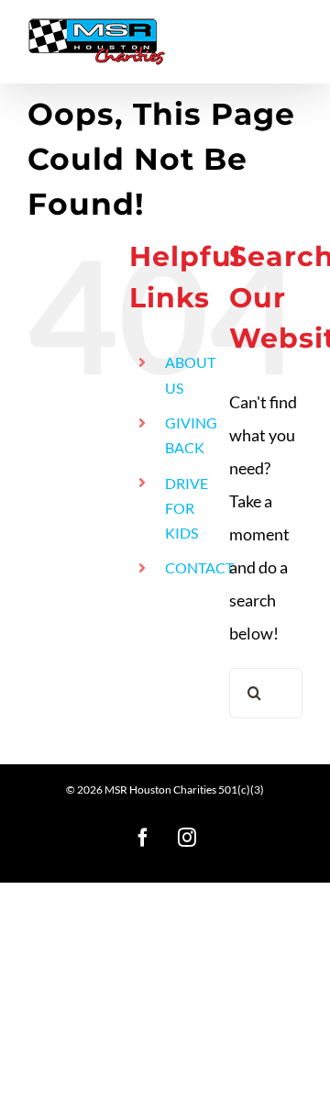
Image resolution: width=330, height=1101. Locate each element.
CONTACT (199, 567)
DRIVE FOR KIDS (186, 507)
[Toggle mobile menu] (292, 34)
